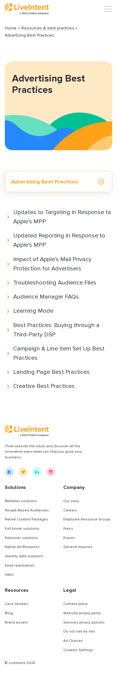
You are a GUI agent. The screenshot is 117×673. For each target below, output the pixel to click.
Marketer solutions (21, 501)
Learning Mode (33, 310)
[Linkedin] (36, 472)
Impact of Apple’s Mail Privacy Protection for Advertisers (52, 264)
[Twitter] (23, 472)
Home (10, 28)
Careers (70, 510)
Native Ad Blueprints (22, 547)
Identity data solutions (24, 556)
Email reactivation (19, 565)
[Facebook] (9, 472)
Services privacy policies (84, 622)
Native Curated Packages (26, 519)
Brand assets (16, 622)
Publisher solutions (21, 538)
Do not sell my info (79, 631)
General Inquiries (78, 547)
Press (68, 528)
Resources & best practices (47, 28)
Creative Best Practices (44, 386)
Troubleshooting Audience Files (54, 282)
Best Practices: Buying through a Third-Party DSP (56, 330)
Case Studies (16, 604)
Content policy (75, 604)
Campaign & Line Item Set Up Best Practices (58, 353)
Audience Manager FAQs (46, 296)
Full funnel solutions (22, 528)
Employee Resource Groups (87, 519)
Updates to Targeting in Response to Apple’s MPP (62, 217)
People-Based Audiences (27, 510)
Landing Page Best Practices (51, 372)
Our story (71, 501)
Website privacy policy (82, 613)
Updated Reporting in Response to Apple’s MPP (59, 240)
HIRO (9, 575)
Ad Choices (73, 641)
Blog (9, 613)
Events (69, 538)
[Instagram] (50, 472)
